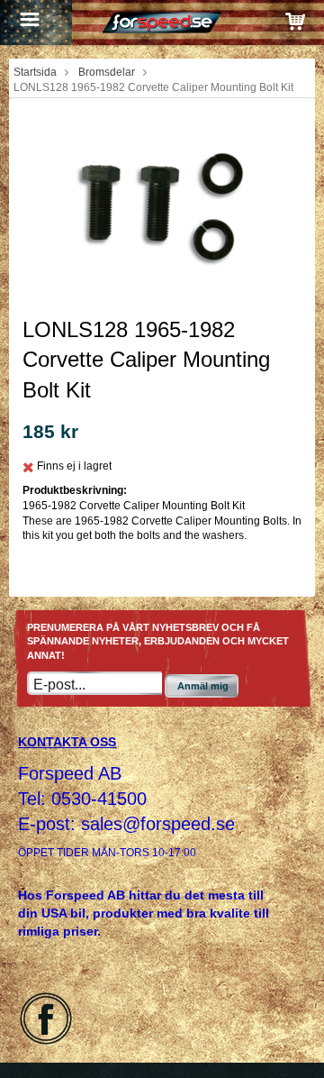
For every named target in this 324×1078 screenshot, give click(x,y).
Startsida (35, 72)
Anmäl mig (203, 686)
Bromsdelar (106, 72)
